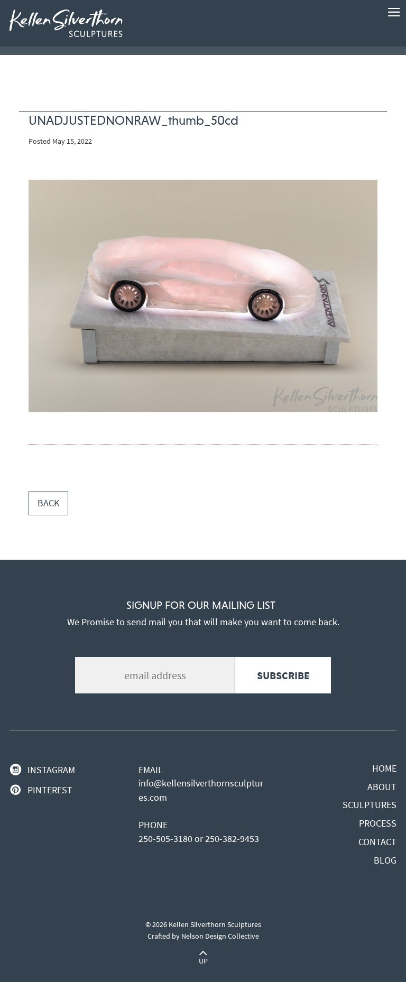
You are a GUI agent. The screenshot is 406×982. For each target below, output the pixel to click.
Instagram (51, 770)
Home (384, 768)
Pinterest (49, 790)
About (381, 787)
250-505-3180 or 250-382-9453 (199, 838)
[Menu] (394, 12)
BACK (48, 503)
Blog (385, 860)
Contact (377, 842)
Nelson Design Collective (220, 936)
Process (377, 823)
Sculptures (369, 805)
